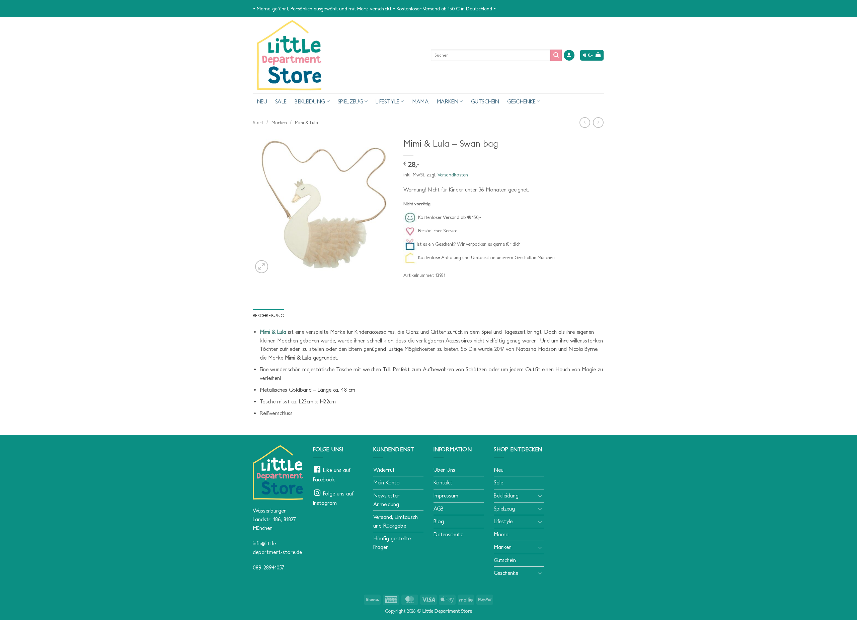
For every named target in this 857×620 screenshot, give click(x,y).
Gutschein (485, 101)
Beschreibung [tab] (268, 315)
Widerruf (383, 470)
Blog (439, 521)
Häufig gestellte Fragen (392, 542)
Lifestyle (387, 101)
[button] (569, 55)
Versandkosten (453, 174)
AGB (439, 509)
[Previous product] (598, 122)
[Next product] (584, 122)
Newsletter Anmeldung (386, 499)
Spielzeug (350, 101)
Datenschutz (448, 534)
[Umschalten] (540, 496)
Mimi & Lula (306, 122)
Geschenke (521, 101)
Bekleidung (310, 101)
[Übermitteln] (556, 55)
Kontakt (443, 482)
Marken (447, 101)
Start (258, 122)
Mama (420, 101)
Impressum (446, 495)
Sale (281, 101)
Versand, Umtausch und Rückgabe (395, 521)
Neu (262, 101)
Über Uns (444, 470)
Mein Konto (386, 482)
